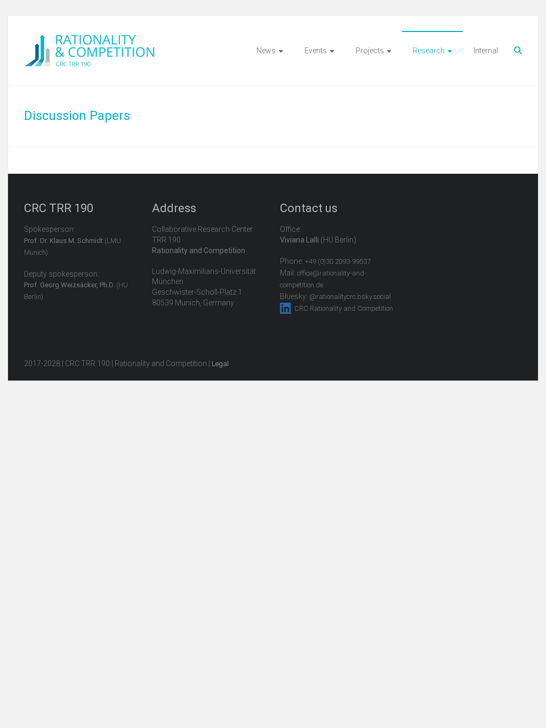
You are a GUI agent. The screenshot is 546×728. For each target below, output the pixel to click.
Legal (220, 364)
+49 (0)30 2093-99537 (338, 261)
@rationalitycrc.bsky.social (350, 297)
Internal (485, 50)
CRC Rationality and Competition (343, 308)
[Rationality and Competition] (89, 40)
